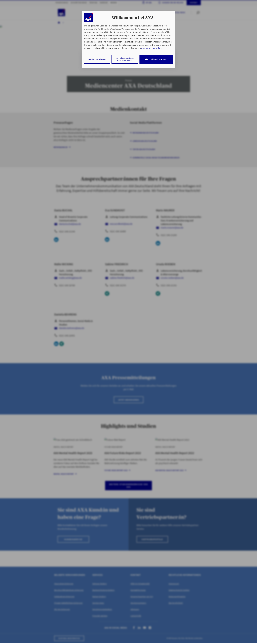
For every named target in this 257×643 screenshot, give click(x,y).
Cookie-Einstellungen (97, 59)
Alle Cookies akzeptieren (156, 59)
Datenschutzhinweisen (151, 48)
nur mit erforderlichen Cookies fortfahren (125, 59)
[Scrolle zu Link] (88, 17)
